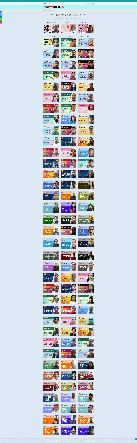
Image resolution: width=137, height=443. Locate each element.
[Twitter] (1, 14)
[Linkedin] (1, 17)
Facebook (86, 3)
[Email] (1, 21)
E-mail (93, 3)
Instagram (89, 3)
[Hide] (0, 25)
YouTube (91, 3)
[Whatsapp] (1, 19)
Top (136, 439)
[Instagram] (1, 23)
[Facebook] (1, 12)
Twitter (88, 3)
